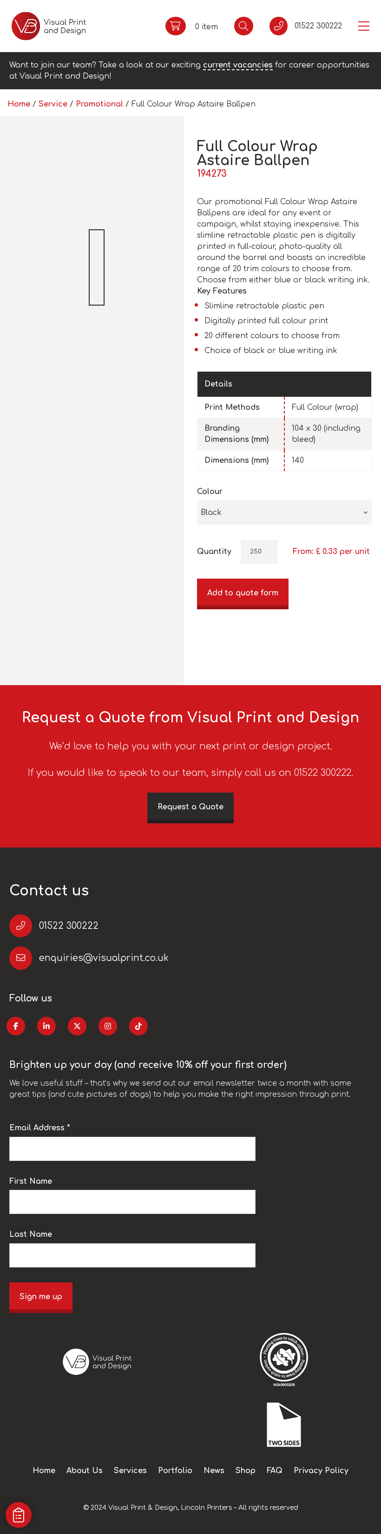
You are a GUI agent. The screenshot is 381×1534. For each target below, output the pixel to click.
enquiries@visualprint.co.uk (104, 958)
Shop (246, 1471)
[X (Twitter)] (77, 1026)
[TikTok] (138, 1026)
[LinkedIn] (46, 1026)
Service (53, 104)
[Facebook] (16, 1026)
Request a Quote (190, 807)
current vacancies (238, 65)
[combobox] (284, 512)
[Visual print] (49, 26)
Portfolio (175, 1471)
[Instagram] (108, 1026)
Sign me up (41, 1297)
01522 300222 (69, 926)
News (214, 1471)
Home (18, 104)
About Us (84, 1471)
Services (130, 1471)
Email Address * (39, 1128)
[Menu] (363, 26)
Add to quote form (242, 593)
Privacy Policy (321, 1471)
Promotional (99, 104)
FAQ (274, 1471)
